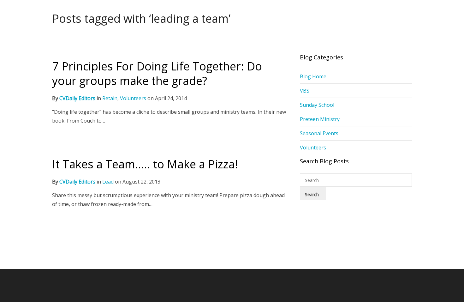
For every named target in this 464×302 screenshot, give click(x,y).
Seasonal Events (319, 133)
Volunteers (133, 98)
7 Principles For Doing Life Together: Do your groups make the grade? (157, 73)
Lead (108, 181)
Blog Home (313, 76)
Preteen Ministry (320, 119)
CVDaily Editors (77, 98)
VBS (304, 90)
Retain (109, 98)
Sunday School (317, 104)
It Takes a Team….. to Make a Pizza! (145, 164)
